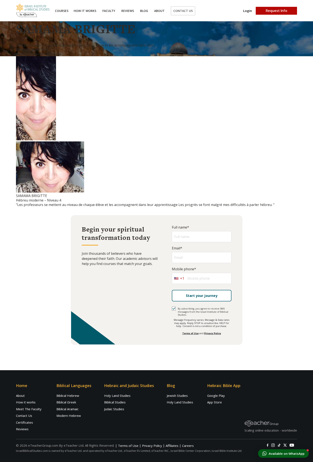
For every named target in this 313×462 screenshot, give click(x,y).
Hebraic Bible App (223, 385)
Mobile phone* (184, 269)
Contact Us (183, 11)
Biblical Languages (73, 385)
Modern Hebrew (68, 415)
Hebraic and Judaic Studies (129, 385)
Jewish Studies (177, 395)
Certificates (24, 422)
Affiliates (172, 446)
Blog (144, 11)
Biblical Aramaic (67, 409)
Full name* (180, 227)
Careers (188, 446)
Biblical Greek (66, 402)
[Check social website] (267, 445)
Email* (177, 248)
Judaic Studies (114, 409)
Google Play (216, 395)
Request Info (276, 10)
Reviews (127, 11)
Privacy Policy (212, 333)
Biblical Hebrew (67, 395)
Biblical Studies (115, 402)
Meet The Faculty (29, 409)
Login (247, 11)
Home (21, 385)
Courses (61, 11)
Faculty (108, 11)
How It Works (85, 11)
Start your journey (201, 295)
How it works (26, 402)
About (159, 11)
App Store (214, 402)
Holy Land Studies (117, 395)
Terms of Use (190, 333)
